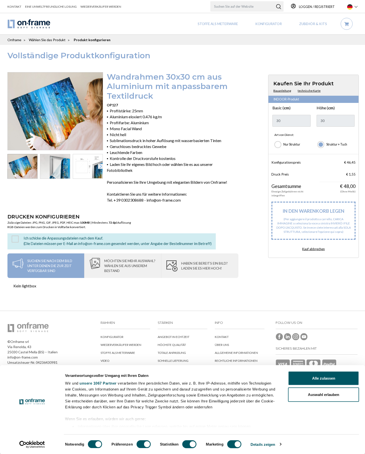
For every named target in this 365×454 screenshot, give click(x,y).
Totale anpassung (172, 353)
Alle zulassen (323, 378)
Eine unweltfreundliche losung (51, 6)
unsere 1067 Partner (98, 383)
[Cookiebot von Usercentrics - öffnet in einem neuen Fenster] (32, 444)
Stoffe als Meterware (218, 24)
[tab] (45, 265)
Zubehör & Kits (313, 24)
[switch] (144, 444)
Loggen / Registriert (316, 7)
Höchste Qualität (172, 345)
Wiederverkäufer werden (100, 6)
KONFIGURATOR (268, 24)
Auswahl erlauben (323, 394)
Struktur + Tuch (336, 145)
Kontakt (14, 6)
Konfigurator (112, 337)
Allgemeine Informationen (236, 353)
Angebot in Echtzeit (173, 337)
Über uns (222, 345)
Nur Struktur (291, 145)
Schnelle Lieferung (173, 361)
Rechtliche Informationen (236, 361)
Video (105, 361)
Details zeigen (263, 444)
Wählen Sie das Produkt (47, 40)
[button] (100, 166)
